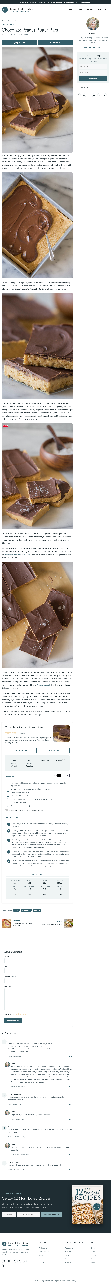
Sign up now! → (86, 2)
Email (6, 966)
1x (59, 775)
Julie (14, 760)
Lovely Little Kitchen (21, 9)
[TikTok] (99, 95)
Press (99, 10)
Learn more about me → (92, 47)
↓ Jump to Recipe (19, 43)
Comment (8, 986)
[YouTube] (94, 95)
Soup (93, 1262)
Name (7, 956)
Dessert (17, 21)
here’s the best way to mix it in (18, 554)
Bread (93, 1248)
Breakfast (68, 1251)
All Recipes (43, 1248)
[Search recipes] (106, 9)
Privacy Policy (71, 1281)
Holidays (94, 1255)
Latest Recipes (44, 1251)
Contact (42, 1262)
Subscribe (93, 78)
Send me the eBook (51, 1214)
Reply (71, 1056)
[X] (105, 95)
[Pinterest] (84, 95)
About (80, 10)
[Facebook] (89, 95)
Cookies (68, 1259)
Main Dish (69, 1262)
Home (71, 10)
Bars (23, 21)
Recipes (90, 10)
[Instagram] (79, 95)
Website (10, 976)
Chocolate (26, 910)
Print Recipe (20, 750)
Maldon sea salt (43, 685)
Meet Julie (42, 1259)
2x (63, 775)
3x (68, 775)
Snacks (93, 1259)
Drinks (93, 1251)
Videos (41, 1255)
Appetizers (69, 1248)
